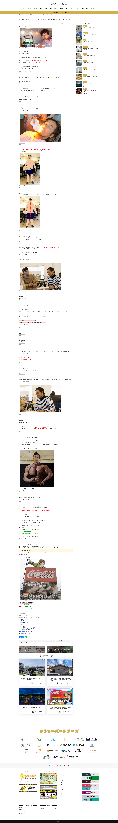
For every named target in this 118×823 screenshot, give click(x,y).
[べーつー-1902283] (40, 276)
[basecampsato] (36, 37)
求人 (78, 8)
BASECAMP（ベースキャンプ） (27, 640)
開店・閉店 (35, 8)
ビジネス (72, 8)
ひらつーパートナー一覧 (23, 781)
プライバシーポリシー (23, 811)
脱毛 (27, 642)
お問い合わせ (93, 8)
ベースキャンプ (46, 640)
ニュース (29, 8)
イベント (66, 8)
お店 (51, 8)
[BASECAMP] (26, 602)
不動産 (82, 8)
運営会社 (20, 813)
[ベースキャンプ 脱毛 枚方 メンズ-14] (40, 127)
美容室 (22, 642)
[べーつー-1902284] (40, 398)
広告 (87, 8)
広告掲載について (22, 815)
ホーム (24, 8)
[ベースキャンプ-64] (40, 578)
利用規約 (20, 809)
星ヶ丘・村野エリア (61, 640)
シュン (35, 77)
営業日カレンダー (24, 622)
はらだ (28, 77)
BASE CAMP (23, 629)
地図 (34, 628)
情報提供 (20, 807)
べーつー (53, 640)
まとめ (46, 8)
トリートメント (38, 640)
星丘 (68, 640)
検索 (97, 19)
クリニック (61, 8)
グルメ (41, 8)
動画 (55, 8)
